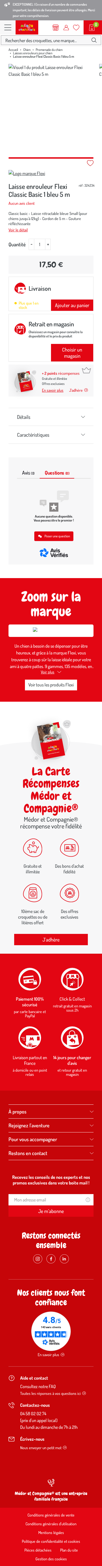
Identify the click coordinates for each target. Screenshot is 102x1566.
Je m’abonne (51, 1211)
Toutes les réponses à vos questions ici (50, 1393)
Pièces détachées (38, 1550)
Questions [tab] (57, 472)
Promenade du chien (49, 50)
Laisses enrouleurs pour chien (32, 53)
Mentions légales (51, 1532)
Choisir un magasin (72, 352)
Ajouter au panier (72, 305)
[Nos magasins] (55, 27)
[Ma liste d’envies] (76, 27)
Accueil (13, 50)
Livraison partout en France (30, 1060)
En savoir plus (52, 390)
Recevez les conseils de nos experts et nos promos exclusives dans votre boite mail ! (51, 1180)
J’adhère (76, 390)
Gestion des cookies (51, 1558)
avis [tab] (28, 472)
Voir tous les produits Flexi (51, 685)
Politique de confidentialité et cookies (51, 1541)
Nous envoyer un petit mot (40, 1448)
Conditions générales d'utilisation (51, 1523)
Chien (27, 50)
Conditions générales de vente (51, 1515)
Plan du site (69, 1550)
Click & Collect (72, 999)
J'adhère (51, 939)
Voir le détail (18, 230)
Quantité (17, 244)
